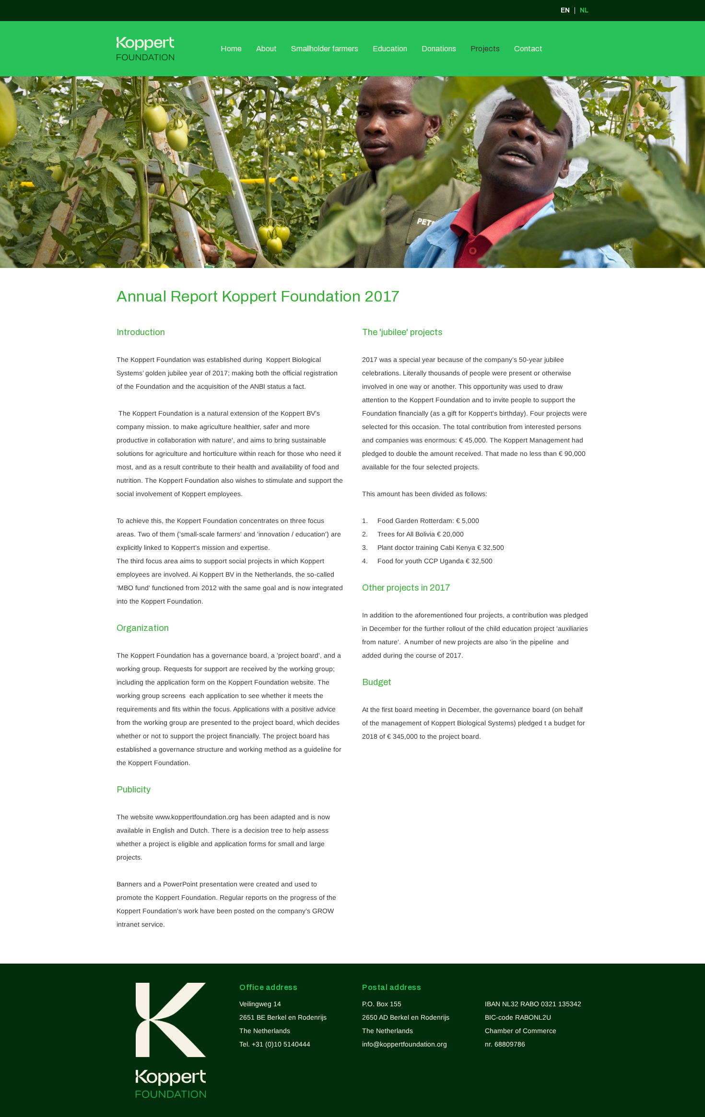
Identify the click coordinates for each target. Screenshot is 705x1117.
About (266, 49)
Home (231, 49)
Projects (485, 49)
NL (584, 10)
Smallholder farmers (324, 49)
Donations (439, 49)
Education (390, 49)
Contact (528, 49)
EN (565, 10)
